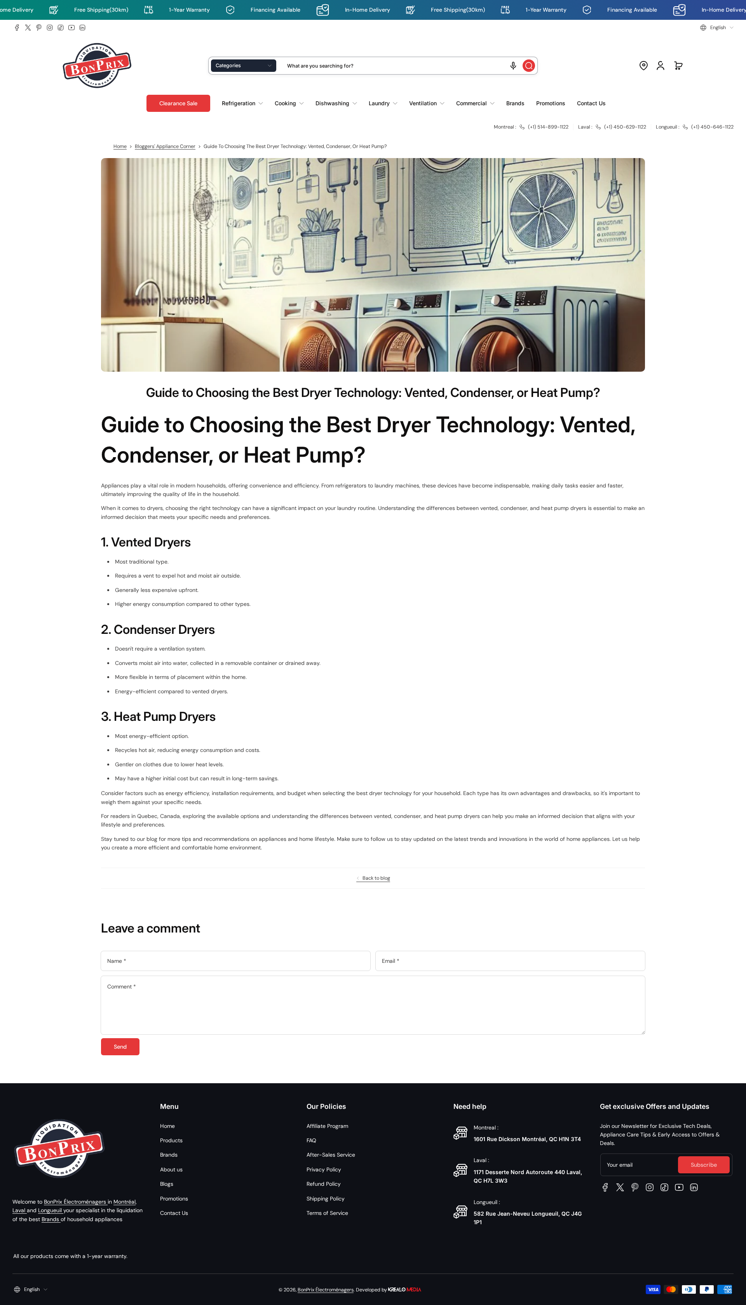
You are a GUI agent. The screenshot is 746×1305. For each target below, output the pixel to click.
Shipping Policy (326, 1198)
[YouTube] (71, 27)
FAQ (311, 1140)
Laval (19, 1210)
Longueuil (50, 1210)
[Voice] (513, 65)
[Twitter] (28, 27)
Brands (51, 1219)
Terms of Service (327, 1212)
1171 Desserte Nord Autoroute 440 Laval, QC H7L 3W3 (528, 1176)
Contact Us (174, 1212)
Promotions (174, 1198)
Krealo (404, 1289)
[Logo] (97, 66)
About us (171, 1169)
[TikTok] (60, 27)
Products (171, 1140)
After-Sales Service (331, 1154)
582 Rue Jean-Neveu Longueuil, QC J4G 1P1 (528, 1217)
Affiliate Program (327, 1125)
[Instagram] (49, 27)
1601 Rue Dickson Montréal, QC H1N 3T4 (527, 1139)
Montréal (124, 1201)
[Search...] (529, 65)
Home (120, 146)
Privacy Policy (324, 1169)
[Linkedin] (82, 27)
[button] (716, 28)
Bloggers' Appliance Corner (165, 146)
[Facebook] (17, 27)
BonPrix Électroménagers (76, 1201)
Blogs (166, 1183)
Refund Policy (324, 1183)
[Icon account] (660, 65)
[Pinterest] (39, 27)
